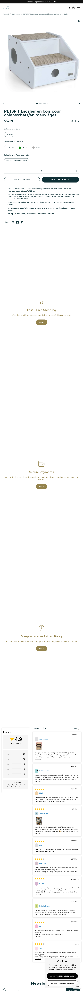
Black (38, 148)
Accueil (6, 14)
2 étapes (9, 134)
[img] (39, 735)
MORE (41, 322)
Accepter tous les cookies (62, 976)
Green (24, 148)
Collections (16, 14)
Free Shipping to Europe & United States (41, 2)
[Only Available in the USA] (16, 161)
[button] (79, 103)
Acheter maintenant (60, 180)
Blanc (11, 148)
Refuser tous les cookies (62, 983)
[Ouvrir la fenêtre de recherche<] (69, 8)
